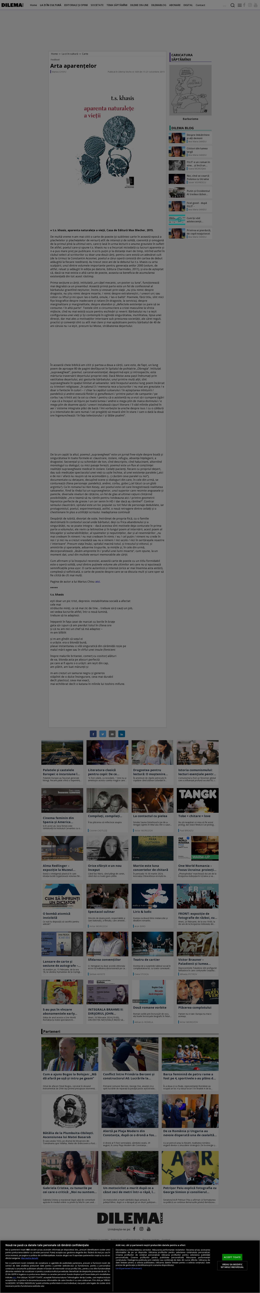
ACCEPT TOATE (232, 1257)
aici (14, 1277)
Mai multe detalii (29, 1258)
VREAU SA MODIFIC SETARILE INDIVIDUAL (232, 1266)
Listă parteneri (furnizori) (129, 1268)
